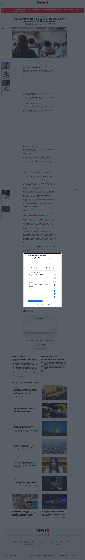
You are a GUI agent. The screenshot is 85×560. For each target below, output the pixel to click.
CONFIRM (35, 301)
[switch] (54, 274)
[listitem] (42, 272)
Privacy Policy (48, 304)
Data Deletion (37, 304)
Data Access (42, 304)
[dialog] (42, 280)
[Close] (59, 255)
